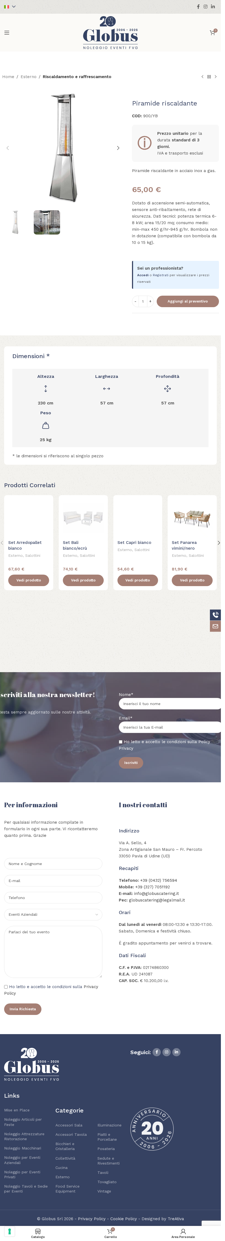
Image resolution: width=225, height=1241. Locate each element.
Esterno (28, 76)
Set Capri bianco (134, 542)
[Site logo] (110, 32)
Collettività (65, 1158)
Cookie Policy (123, 1218)
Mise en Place (17, 1110)
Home (8, 76)
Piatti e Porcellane (107, 1137)
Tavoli (102, 1172)
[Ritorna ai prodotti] (209, 77)
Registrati (160, 275)
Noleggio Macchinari (22, 1148)
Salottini (32, 555)
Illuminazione (109, 1125)
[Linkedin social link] (213, 6)
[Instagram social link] (205, 6)
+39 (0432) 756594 (158, 880)
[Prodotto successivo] (215, 77)
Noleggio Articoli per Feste (23, 1121)
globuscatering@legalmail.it (157, 900)
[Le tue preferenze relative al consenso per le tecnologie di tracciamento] (9, 1231)
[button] (7, 147)
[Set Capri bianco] (137, 518)
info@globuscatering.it (156, 893)
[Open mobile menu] (6, 32)
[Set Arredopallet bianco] (28, 518)
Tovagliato (107, 1182)
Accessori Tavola (71, 1134)
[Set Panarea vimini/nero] (192, 518)
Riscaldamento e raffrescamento (77, 76)
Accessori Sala (68, 1125)
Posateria (106, 1148)
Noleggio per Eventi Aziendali (22, 1160)
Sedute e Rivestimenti (108, 1160)
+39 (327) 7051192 (152, 887)
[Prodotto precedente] (202, 77)
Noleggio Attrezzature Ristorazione (24, 1136)
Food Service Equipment (67, 1188)
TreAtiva (176, 1218)
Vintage (104, 1191)
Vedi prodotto (28, 580)
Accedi (142, 275)
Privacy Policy (92, 1218)
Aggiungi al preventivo (188, 301)
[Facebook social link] (198, 6)
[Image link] (31, 1063)
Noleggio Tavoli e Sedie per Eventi (26, 1188)
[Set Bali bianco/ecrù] (83, 518)
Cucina (61, 1167)
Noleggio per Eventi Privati (22, 1174)
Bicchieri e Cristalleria (65, 1146)
